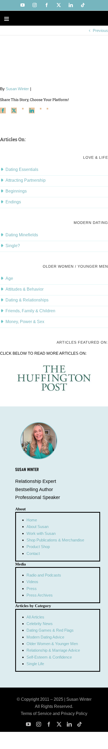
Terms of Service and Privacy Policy (54, 713)
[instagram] (38, 724)
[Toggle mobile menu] (7, 19)
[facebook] (48, 724)
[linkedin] (69, 724)
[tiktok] (79, 724)
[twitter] (59, 724)
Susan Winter (17, 89)
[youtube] (28, 724)
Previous (100, 30)
